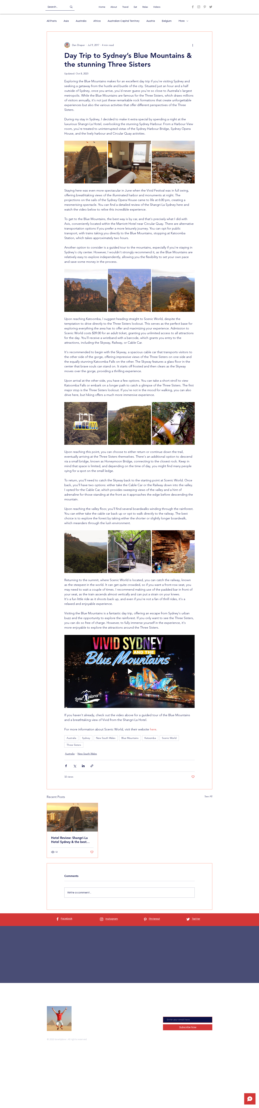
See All (208, 796)
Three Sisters (74, 744)
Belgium (167, 21)
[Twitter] (211, 7)
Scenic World (169, 738)
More (182, 21)
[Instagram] (199, 7)
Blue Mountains (129, 738)
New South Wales (105, 738)
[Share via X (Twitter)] (74, 766)
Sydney (86, 738)
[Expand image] (85, 162)
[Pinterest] (205, 7)
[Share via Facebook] (66, 766)
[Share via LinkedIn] (83, 766)
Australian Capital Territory (123, 21)
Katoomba (150, 738)
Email (166, 1014)
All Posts (52, 21)
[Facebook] (193, 7)
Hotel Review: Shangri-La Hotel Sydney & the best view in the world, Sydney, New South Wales (70, 840)
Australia (81, 21)
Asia (66, 21)
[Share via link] (92, 766)
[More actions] (192, 45)
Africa (97, 21)
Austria (150, 21)
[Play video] (129, 671)
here (101, 1025)
